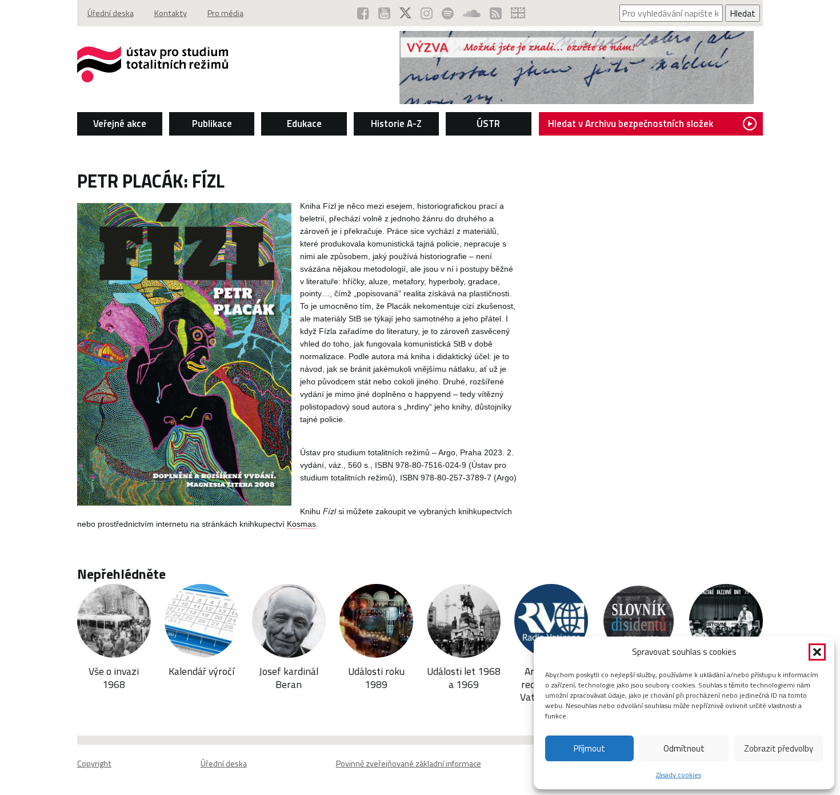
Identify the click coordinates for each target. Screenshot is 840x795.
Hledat (742, 13)
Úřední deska (110, 13)
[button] (817, 652)
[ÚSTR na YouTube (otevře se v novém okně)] (384, 13)
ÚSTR (488, 123)
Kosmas (301, 524)
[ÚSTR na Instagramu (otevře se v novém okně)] (426, 13)
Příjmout (589, 748)
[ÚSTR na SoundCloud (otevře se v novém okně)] (471, 13)
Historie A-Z (396, 123)
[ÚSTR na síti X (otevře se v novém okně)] (405, 13)
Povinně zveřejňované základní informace (408, 763)
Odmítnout (684, 748)
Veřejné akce (119, 123)
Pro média (225, 13)
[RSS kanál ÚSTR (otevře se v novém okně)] (495, 13)
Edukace (304, 123)
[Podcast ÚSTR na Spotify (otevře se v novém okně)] (447, 13)
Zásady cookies (678, 774)
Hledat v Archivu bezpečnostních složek (630, 123)
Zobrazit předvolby (778, 748)
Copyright (94, 763)
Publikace (212, 123)
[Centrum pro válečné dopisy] (576, 101)
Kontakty (170, 13)
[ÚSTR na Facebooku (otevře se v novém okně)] (363, 13)
